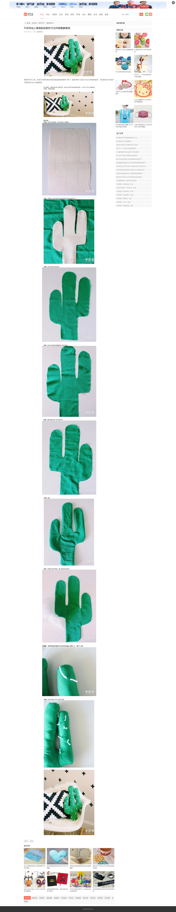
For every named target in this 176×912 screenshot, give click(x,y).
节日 (48, 14)
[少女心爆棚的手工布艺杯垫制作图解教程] (143, 89)
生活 (95, 14)
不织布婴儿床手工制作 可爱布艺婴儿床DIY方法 (131, 166)
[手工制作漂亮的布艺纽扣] (123, 62)
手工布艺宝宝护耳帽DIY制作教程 (126, 155)
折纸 (67, 14)
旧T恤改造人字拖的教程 (123, 141)
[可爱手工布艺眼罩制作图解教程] (125, 85)
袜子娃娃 (64, 898)
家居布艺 (50, 23)
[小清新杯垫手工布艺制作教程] (141, 40)
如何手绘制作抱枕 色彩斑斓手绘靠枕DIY (129, 159)
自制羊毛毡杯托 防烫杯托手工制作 (127, 145)
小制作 (54, 14)
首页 (42, 14)
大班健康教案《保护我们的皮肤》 (127, 180)
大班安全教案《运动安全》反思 (126, 188)
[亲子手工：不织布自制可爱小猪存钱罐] (143, 64)
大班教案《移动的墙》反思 (124, 184)
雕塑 (89, 14)
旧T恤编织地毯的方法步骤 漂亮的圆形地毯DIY (130, 163)
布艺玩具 (85, 898)
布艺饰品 (100, 898)
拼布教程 (78, 898)
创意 (101, 14)
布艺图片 (42, 898)
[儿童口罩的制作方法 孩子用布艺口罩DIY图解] (143, 114)
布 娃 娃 (71, 898)
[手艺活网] (28, 14)
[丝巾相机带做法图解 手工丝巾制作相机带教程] (125, 114)
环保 (78, 14)
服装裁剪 (49, 898)
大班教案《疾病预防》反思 (124, 195)
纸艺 (72, 14)
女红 (84, 14)
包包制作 (56, 898)
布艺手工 (41, 23)
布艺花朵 (92, 898)
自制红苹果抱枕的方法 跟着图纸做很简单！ (130, 173)
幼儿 (61, 14)
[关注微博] (150, 14)
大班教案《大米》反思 (123, 202)
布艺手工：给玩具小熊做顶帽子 (126, 148)
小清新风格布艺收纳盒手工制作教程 (127, 152)
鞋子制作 (107, 898)
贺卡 (26, 841)
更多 (106, 14)
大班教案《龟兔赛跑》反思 (124, 205)
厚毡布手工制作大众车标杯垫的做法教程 (129, 177)
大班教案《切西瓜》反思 (124, 198)
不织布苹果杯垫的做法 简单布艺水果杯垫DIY (130, 170)
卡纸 (31, 841)
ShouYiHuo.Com (88, 909)
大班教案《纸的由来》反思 (124, 191)
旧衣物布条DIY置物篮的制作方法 (126, 138)
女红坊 (34, 23)
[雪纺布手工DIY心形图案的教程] (123, 40)
